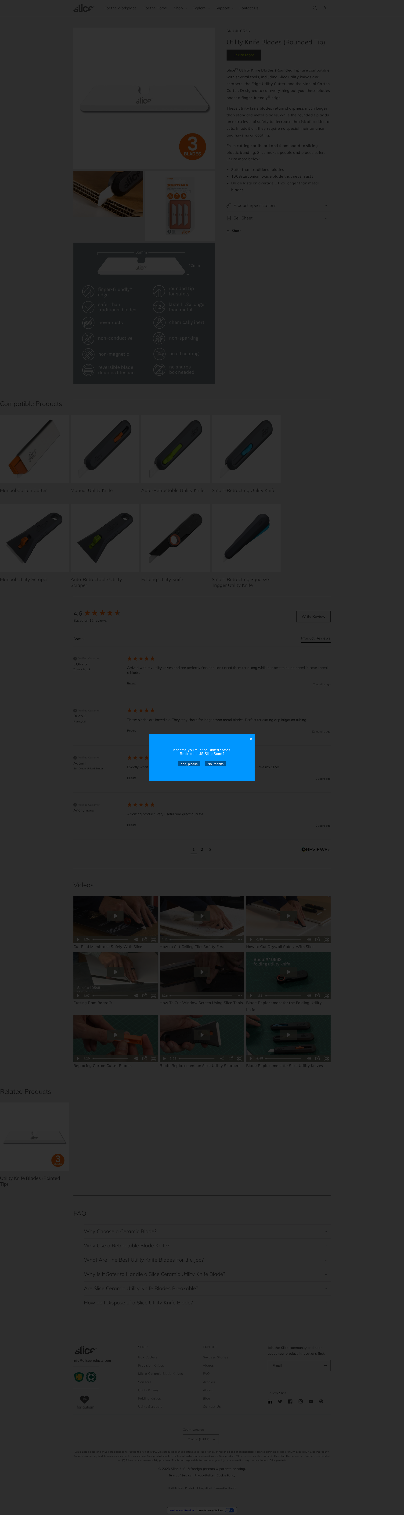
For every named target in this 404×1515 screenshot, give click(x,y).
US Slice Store (210, 754)
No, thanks (216, 764)
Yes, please (189, 764)
